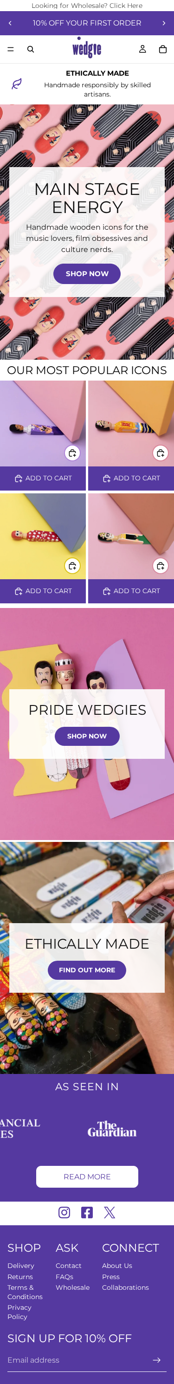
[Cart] (163, 49)
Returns (20, 1277)
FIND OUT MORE (87, 970)
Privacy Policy (19, 1312)
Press (111, 1277)
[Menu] (10, 49)
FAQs (64, 1277)
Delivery (20, 1265)
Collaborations (125, 1288)
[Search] (30, 49)
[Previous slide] (10, 23)
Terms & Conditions (25, 1292)
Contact (69, 1265)
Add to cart (49, 478)
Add (80, 452)
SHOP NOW (87, 273)
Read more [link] (87, 1176)
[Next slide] (164, 23)
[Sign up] (157, 1361)
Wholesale (73, 1288)
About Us (117, 1265)
